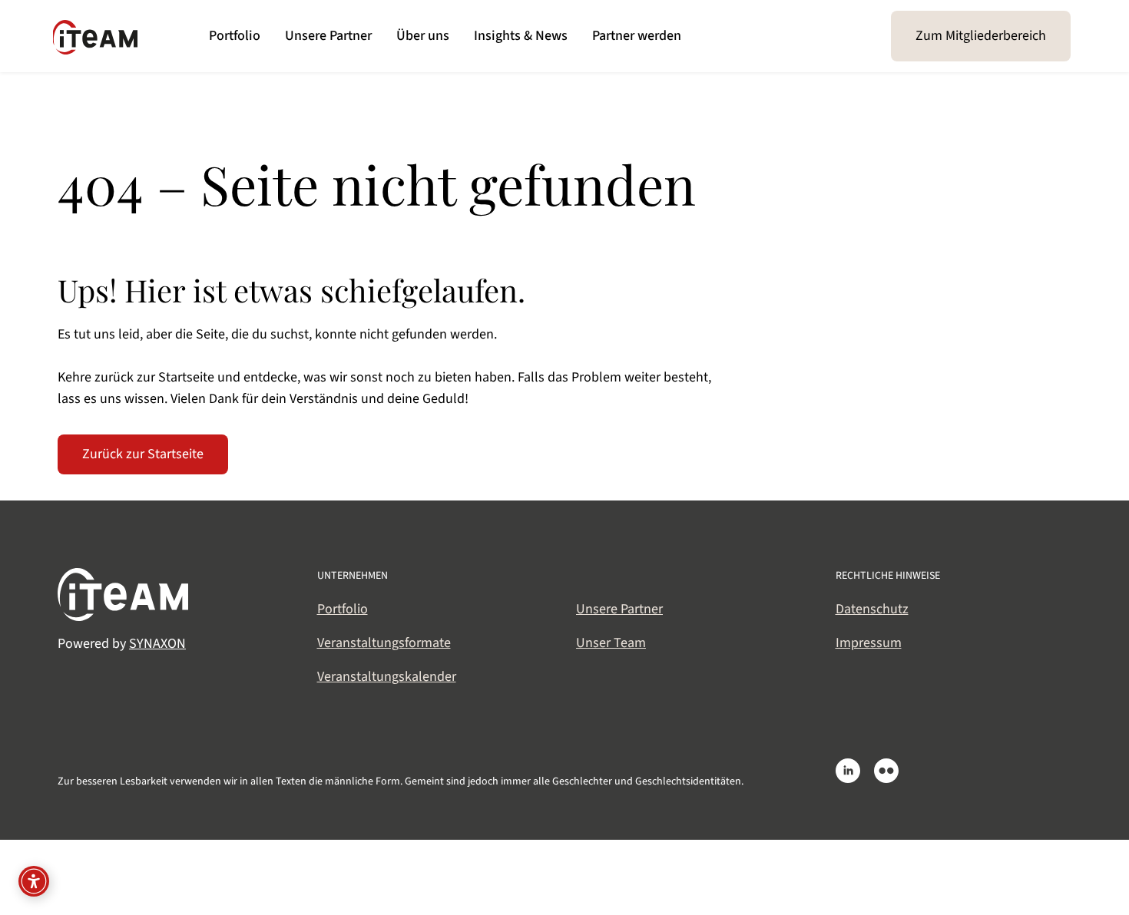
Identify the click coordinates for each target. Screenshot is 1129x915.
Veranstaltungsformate (384, 642)
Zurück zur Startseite (143, 454)
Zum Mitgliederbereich (980, 35)
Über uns (422, 35)
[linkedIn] (848, 770)
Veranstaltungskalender (386, 676)
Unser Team (611, 642)
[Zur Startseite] (91, 33)
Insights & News (521, 35)
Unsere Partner (328, 35)
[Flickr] (886, 770)
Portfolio (234, 35)
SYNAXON (157, 643)
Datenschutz (872, 609)
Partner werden (636, 35)
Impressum (869, 642)
